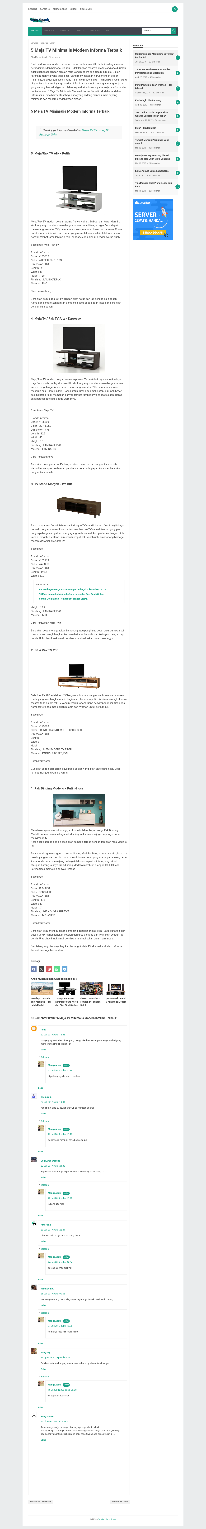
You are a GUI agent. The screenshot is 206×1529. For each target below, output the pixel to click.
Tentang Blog (60, 9)
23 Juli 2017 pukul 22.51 (53, 1229)
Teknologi (65, 31)
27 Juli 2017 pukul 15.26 (60, 1326)
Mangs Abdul (54, 1065)
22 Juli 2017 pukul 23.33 (53, 1165)
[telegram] (64, 969)
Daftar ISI (45, 9)
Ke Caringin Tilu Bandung (148, 100)
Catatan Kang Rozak (107, 1519)
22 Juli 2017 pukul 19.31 (53, 1102)
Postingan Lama (120, 1502)
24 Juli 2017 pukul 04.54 (60, 1262)
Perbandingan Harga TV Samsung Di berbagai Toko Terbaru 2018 (72, 589)
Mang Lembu (47, 1288)
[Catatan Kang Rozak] (39, 19)
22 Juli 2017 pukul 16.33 (53, 1034)
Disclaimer (86, 9)
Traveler (80, 31)
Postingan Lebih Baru (40, 1502)
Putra (43, 1029)
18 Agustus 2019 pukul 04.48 (55, 1357)
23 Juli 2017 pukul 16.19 (60, 1070)
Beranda (32, 9)
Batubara (49, 31)
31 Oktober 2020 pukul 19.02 (55, 1421)
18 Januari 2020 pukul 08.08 (62, 1390)
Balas (43, 1049)
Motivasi (95, 31)
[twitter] (41, 969)
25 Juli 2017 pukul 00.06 (53, 1293)
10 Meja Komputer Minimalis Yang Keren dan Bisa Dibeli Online (71, 594)
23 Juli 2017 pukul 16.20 (60, 1198)
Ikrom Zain (46, 1097)
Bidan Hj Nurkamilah (145, 128)
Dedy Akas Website (50, 1160)
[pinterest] (49, 969)
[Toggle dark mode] (175, 9)
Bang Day (45, 1352)
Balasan (45, 1057)
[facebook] (34, 969)
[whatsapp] (57, 969)
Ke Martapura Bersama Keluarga (152, 171)
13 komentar (54, 57)
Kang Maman (47, 1416)
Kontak (73, 9)
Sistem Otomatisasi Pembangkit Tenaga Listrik (63, 598)
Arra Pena (46, 1224)
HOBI (107, 31)
